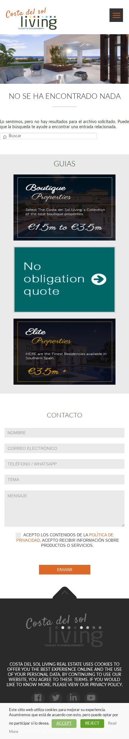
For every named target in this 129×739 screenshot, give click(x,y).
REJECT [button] (92, 723)
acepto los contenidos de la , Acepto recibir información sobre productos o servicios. (67, 540)
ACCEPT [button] (64, 723)
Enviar (64, 569)
